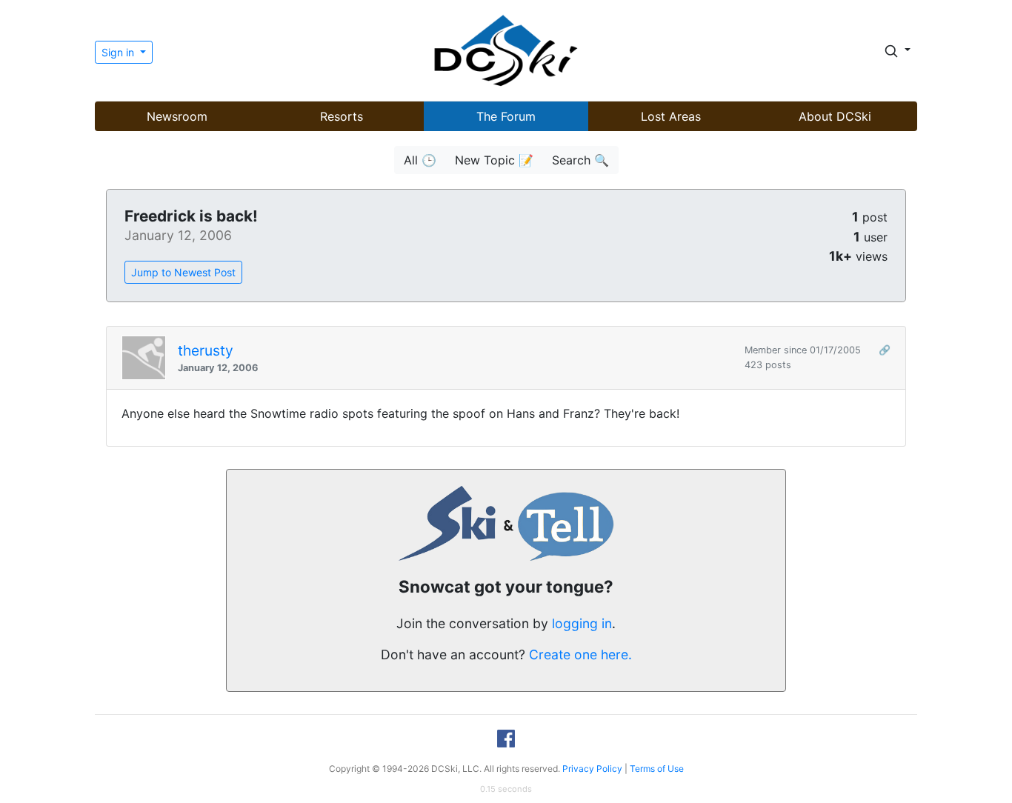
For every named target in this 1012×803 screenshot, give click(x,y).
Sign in (119, 52)
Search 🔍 (580, 160)
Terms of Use (657, 768)
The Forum (506, 116)
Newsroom (177, 116)
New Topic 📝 (494, 160)
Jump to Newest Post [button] (183, 272)
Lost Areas (671, 116)
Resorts (341, 116)
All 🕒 (420, 160)
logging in (582, 623)
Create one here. (580, 654)
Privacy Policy (592, 768)
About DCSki (835, 116)
